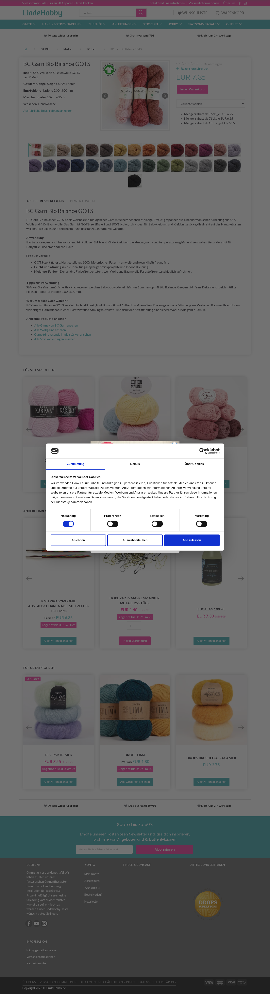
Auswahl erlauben (135, 540)
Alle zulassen (192, 540)
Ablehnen (78, 540)
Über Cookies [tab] (194, 464)
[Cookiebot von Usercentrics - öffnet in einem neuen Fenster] (202, 451)
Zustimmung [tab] (76, 464)
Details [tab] (135, 464)
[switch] (112, 524)
